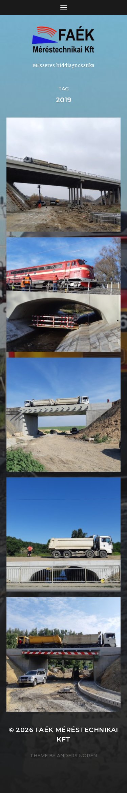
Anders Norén (77, 755)
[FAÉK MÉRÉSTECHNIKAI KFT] (63, 41)
